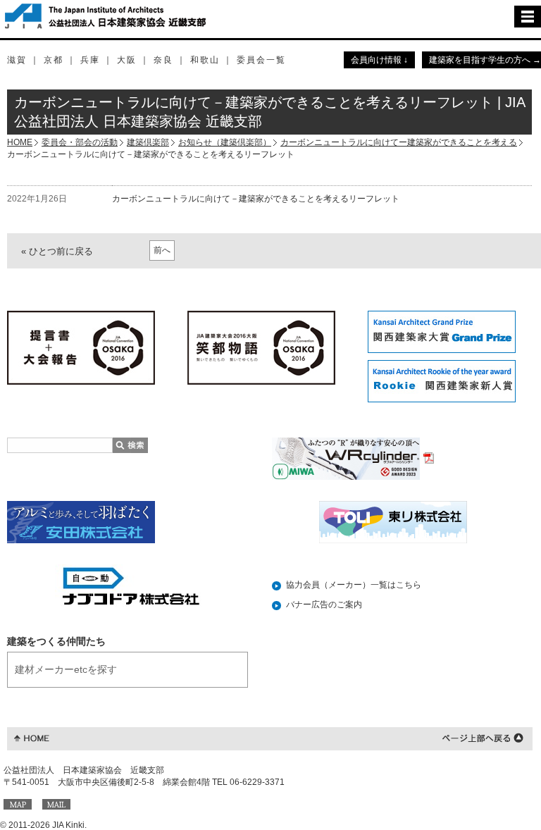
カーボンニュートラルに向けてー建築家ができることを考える (398, 142)
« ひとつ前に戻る (57, 251)
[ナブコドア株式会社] (129, 585)
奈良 (163, 60)
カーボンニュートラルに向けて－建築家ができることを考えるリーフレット (255, 199)
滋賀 (17, 60)
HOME (19, 142)
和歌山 (205, 60)
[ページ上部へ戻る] (483, 737)
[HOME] (32, 737)
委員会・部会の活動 (80, 142)
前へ (162, 250)
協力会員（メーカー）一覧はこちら (353, 585)
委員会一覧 (261, 60)
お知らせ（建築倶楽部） (224, 142)
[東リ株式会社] (393, 522)
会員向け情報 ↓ (379, 60)
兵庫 (90, 60)
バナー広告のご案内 (324, 604)
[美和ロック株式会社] (353, 458)
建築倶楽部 (148, 142)
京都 (53, 60)
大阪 (127, 60)
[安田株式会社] (81, 521)
